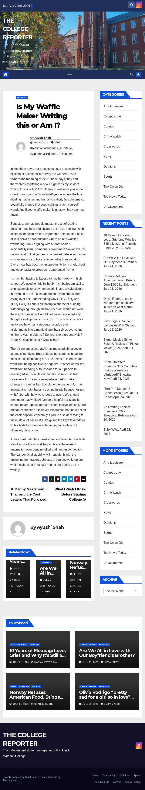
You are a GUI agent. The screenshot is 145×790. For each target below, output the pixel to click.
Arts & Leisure (113, 106)
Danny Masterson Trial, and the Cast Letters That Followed (28, 494)
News (107, 156)
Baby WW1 (111, 429)
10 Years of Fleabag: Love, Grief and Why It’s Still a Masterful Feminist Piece (37, 655)
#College (66, 148)
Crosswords (111, 146)
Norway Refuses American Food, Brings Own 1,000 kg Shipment (119, 280)
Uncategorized (113, 206)
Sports (107, 176)
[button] (131, 74)
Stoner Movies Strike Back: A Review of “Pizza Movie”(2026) (120, 344)
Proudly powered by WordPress (20, 777)
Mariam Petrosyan (46, 662)
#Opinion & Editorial (43, 153)
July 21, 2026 (21, 662)
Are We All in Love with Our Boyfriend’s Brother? (107, 653)
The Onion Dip (113, 186)
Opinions (22, 97)
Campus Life (112, 116)
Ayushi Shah (43, 137)
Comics (108, 126)
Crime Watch (112, 136)
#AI (57, 142)
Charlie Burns (75, 589)
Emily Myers (112, 704)
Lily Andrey (111, 662)
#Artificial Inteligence (44, 148)
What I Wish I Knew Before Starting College (70, 494)
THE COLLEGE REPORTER (17, 29)
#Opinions (65, 153)
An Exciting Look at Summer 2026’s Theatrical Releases (117, 411)
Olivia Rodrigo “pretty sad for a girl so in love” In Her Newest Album (119, 303)
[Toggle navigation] (69, 74)
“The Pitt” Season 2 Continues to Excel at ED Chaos (120, 393)
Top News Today (114, 196)
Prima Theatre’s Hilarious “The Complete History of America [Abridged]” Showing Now (120, 370)
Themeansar (9, 780)
